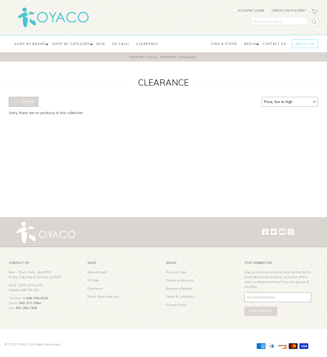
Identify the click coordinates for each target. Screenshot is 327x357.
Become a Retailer (179, 288)
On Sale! (120, 44)
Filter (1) (27, 101)
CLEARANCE (147, 44)
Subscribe (260, 311)
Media (250, 44)
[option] (163, 56)
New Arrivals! (97, 272)
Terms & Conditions (180, 296)
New (101, 44)
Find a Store (224, 44)
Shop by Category (71, 44)
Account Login (251, 10)
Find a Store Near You (103, 296)
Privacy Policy (176, 305)
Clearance (95, 288)
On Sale (93, 280)
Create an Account (288, 10)
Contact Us (274, 44)
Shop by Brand (30, 44)
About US (305, 44)
